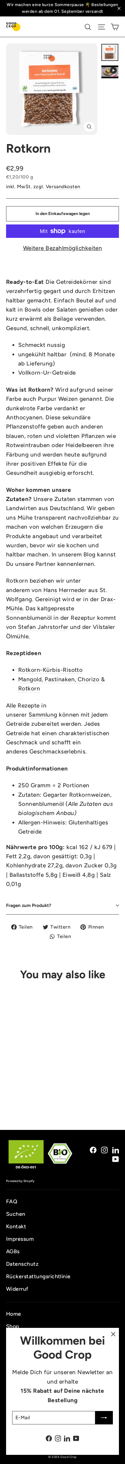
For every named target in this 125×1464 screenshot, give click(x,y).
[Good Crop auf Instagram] (104, 1149)
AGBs (13, 1251)
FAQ (11, 1201)
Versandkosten (63, 186)
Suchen (15, 1214)
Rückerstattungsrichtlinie (38, 1276)
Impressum (20, 1239)
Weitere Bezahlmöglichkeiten (62, 248)
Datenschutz (22, 1264)
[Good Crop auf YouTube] (115, 1158)
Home (13, 1314)
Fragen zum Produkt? (28, 905)
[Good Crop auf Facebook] (93, 1149)
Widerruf (17, 1289)
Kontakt (16, 1226)
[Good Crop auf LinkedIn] (115, 1149)
